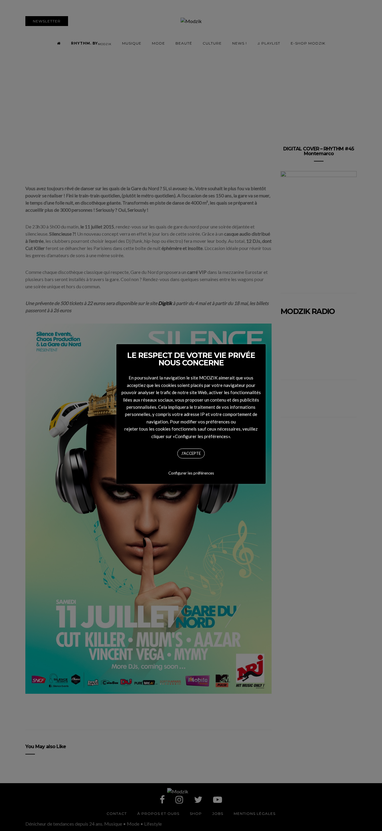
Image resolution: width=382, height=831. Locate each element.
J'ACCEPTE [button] (191, 453)
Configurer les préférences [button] (191, 473)
